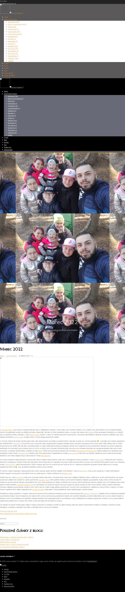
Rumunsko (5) (13, 49)
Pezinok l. (86, 493)
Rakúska (91, 432)
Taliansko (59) (13, 58)
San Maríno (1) (13, 51)
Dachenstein (10, 464)
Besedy (6, 68)
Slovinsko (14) (13, 53)
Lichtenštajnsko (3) (15, 34)
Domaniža (20, 477)
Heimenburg (45, 456)
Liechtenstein (73, 453)
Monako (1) (12, 39)
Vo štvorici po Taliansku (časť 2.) (12, 547)
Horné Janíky (34, 435)
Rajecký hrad (67, 473)
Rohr (40, 451)
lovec (2, 356)
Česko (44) (12, 27)
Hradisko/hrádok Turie (25, 485)
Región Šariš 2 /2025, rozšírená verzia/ (14, 544)
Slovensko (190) (14, 22)
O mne (6, 63)
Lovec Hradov (11, 356)
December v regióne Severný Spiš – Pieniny (17, 537)
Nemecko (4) (13, 41)
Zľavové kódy (9, 75)
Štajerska (16, 443)
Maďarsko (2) (13, 36)
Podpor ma (8, 73)
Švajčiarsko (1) (13, 56)
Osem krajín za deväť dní (9, 540)
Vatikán (10, 61)
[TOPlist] (3, 565)
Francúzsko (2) (13, 29)
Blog (6, 66)
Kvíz (5, 71)
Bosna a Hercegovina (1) (17, 24)
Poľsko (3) (11, 44)
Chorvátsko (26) (14, 32)
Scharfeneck (23, 453)
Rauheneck (92, 451)
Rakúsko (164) (13, 46)
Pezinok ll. (94, 493)
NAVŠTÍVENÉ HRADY (11, 20)
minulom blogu (7, 430)
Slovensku (84, 471)
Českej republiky (38, 489)
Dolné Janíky (19, 437)
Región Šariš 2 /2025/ (8, 542)
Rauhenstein (81, 451)
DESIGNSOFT (92, 561)
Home (6, 17)
